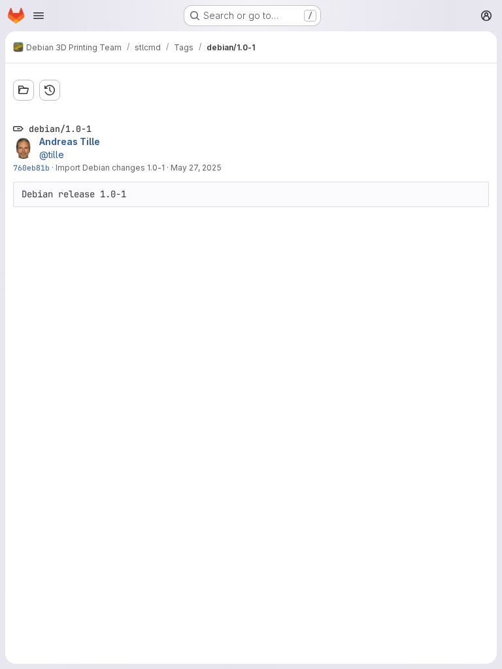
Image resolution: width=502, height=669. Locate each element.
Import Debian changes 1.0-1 (110, 167)
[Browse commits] (49, 90)
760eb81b (31, 167)
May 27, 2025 (196, 167)
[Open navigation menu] (38, 15)
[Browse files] (23, 90)
